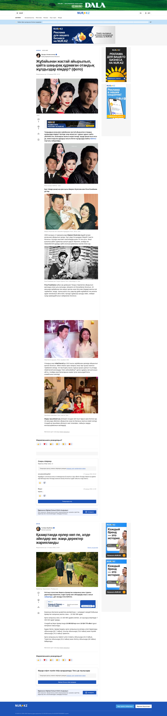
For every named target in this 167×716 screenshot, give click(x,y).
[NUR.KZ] (83, 13)
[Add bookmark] (38, 139)
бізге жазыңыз (64, 432)
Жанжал (45, 17)
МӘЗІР (21, 13)
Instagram (91, 512)
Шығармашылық (29, 17)
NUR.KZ (93, 139)
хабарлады (48, 597)
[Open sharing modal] (38, 133)
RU (141, 13)
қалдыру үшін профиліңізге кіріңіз (76, 468)
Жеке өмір (39, 17)
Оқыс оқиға (53, 17)
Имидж (60, 17)
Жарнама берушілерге (143, 706)
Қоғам (38, 523)
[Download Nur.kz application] (83, 5)
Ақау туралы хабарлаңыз (125, 706)
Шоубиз (18, 17)
